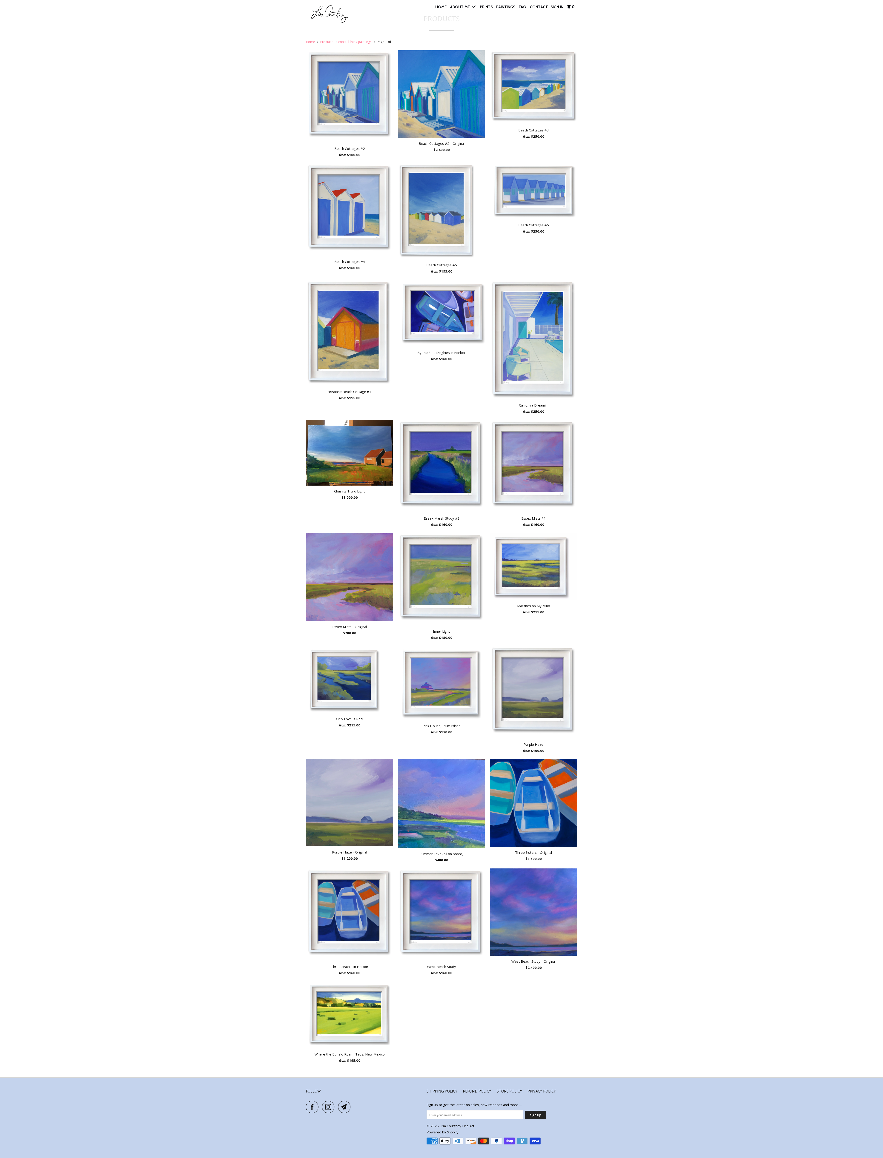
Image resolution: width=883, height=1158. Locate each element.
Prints (486, 7)
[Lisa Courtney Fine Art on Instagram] (329, 1107)
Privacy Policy (542, 1091)
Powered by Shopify (443, 1132)
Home (441, 7)
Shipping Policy (442, 1091)
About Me (461, 7)
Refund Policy (477, 1091)
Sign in (556, 7)
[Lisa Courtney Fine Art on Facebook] (313, 1107)
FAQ (522, 7)
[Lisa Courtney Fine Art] (329, 13)
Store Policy (509, 1091)
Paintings (505, 7)
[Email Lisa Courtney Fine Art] (345, 1107)
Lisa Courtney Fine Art (457, 1126)
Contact (539, 7)
